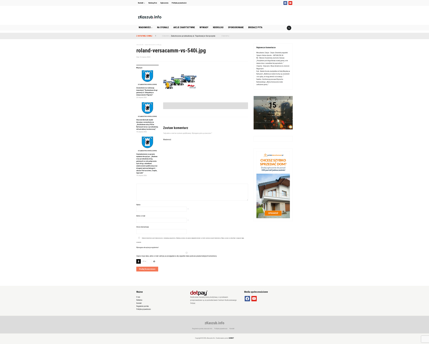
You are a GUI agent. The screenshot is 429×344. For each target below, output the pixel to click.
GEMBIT (231, 338)
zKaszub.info (214, 323)
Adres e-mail (140, 216)
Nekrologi (218, 27)
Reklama (139, 300)
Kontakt (140, 3)
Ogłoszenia (164, 3)
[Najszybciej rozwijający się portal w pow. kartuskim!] (149, 16)
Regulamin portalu (142, 306)
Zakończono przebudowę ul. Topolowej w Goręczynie (182, 36)
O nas (138, 297)
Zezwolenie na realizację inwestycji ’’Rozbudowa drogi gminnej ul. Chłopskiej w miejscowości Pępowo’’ (146, 91)
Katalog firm (152, 3)
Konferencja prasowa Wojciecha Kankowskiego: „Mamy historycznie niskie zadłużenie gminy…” (269, 81)
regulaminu (173, 238)
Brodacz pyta (255, 27)
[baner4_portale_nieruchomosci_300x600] (273, 184)
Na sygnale (163, 27)
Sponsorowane (236, 27)
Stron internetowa (142, 227)
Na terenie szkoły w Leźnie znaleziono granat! (239, 36)
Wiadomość (167, 139)
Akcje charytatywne (184, 27)
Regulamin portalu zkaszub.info (202, 328)
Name (138, 205)
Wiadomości (145, 27)
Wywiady (204, 27)
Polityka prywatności (179, 3)
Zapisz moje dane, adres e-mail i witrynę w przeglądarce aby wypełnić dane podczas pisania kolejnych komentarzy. (176, 256)
